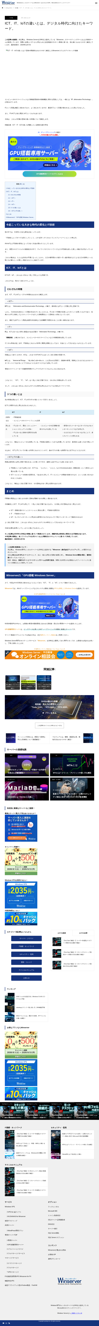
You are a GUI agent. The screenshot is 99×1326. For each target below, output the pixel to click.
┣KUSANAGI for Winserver (16, 1216)
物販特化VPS (9, 1281)
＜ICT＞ (12, 198)
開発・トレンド (26, 962)
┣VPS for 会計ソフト (13, 1212)
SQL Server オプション (56, 1237)
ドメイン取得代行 (54, 1215)
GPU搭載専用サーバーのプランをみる (49, 174)
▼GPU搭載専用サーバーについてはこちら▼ (49, 594)
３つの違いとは (14, 207)
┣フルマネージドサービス (15, 1253)
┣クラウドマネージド (14, 1263)
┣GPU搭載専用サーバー (15, 1244)
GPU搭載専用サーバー (13, 629)
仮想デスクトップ (11, 1221)
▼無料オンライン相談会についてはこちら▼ (49, 649)
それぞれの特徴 (14, 195)
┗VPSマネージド (12, 1272)
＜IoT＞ (11, 204)
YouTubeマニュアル (8, 1104)
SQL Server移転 (53, 1233)
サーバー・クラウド (26, 938)
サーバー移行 (52, 1228)
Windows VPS (10, 1206)
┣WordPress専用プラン (14, 1230)
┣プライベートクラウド (14, 1249)
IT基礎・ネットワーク (26, 946)
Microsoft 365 (52, 1211)
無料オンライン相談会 (48, 635)
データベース (11, 779)
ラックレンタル (53, 1206)
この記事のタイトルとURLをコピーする (49, 725)
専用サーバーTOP (11, 1235)
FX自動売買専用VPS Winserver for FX (18, 1276)
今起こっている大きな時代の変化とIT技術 (20, 188)
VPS (11, 755)
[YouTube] (3, 1323)
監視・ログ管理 (56, 779)
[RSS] (9, 1323)
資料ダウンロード (54, 1259)
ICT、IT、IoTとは (12, 191)
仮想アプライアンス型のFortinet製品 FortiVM (21, 1285)
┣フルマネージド (12, 1267)
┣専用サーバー (11, 1240)
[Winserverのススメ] (8, 3)
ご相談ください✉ (76, 1313)
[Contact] (6, 1323)
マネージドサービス (12, 1258)
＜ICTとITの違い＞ (15, 211)
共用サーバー (9, 1225)
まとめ (8, 214)
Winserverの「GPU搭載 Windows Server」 (20, 217)
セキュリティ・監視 (26, 954)
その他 (11, 18)
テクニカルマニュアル (26, 970)
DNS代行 (51, 1224)
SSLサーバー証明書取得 (56, 1220)
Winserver (8, 588)
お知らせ (26, 978)
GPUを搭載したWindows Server (65, 588)
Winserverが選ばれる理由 (57, 1250)
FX (56, 755)
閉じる (22, 184)
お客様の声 (52, 1254)
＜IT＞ (11, 201)
